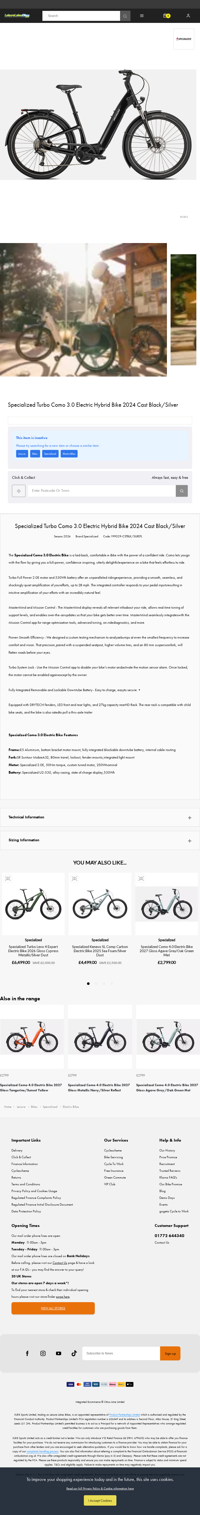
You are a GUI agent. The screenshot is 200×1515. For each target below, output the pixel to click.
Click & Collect (21, 1157)
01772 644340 (169, 1235)
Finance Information (24, 1164)
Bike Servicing (113, 1157)
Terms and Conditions (25, 1184)
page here (63, 1296)
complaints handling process (42, 1451)
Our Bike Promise (170, 1184)
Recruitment (167, 1164)
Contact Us (162, 1242)
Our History (167, 1150)
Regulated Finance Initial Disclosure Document (42, 1204)
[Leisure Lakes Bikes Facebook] (27, 1353)
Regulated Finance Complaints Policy (36, 1197)
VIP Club (109, 1184)
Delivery (16, 1150)
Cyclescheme (20, 1170)
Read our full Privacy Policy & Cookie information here (100, 1488)
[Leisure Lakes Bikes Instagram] (43, 1353)
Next (195, 1053)
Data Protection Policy (26, 1211)
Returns (16, 1177)
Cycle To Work (113, 1164)
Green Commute (115, 1177)
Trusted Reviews (169, 1170)
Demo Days (167, 1197)
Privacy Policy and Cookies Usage (34, 1191)
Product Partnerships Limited (124, 1414)
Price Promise (168, 1157)
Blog (162, 1191)
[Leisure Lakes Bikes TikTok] (74, 1353)
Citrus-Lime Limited (114, 1402)
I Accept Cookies (100, 1500)
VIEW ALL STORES (53, 1308)
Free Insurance (113, 1170)
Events (163, 1204)
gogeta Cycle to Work (174, 1211)
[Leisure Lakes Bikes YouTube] (58, 1353)
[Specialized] (183, 39)
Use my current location (19, 491)
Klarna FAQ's (168, 1177)
